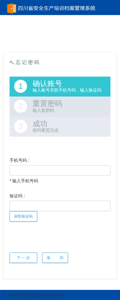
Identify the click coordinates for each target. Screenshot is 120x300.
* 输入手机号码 (24, 180)
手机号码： (20, 160)
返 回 (55, 258)
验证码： (18, 195)
